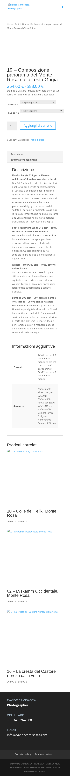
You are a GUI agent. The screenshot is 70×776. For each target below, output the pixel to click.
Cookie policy (23, 754)
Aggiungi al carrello (38, 125)
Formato (13, 104)
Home (10, 24)
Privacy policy (43, 754)
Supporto (13, 112)
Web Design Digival (35, 771)
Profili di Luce (21, 24)
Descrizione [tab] (16, 154)
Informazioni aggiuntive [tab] (23, 159)
